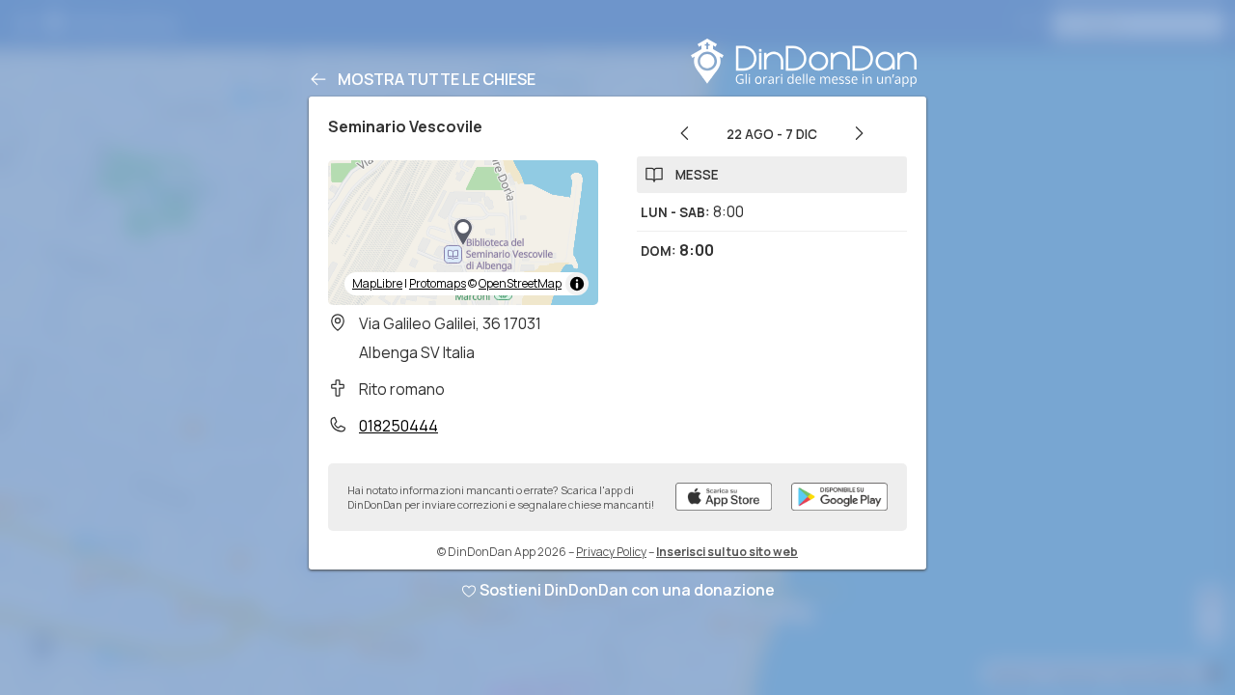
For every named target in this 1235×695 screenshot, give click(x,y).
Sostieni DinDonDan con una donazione (627, 589)
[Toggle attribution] (577, 283)
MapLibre (377, 283)
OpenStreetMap (520, 283)
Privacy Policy (611, 551)
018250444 (398, 425)
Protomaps (437, 283)
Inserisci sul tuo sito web (727, 551)
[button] (463, 232)
